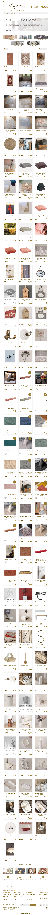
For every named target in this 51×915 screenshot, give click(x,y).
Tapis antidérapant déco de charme (41, 110)
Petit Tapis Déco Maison (41, 130)
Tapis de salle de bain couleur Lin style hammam (41, 538)
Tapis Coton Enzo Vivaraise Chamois (25, 517)
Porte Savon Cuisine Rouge (25, 835)
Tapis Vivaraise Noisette (25, 538)
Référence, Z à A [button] (43, 48)
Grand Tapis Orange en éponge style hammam (41, 560)
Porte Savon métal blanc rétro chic (41, 815)
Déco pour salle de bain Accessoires (25, 772)
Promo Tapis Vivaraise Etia (40, 385)
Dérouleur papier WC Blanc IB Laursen (41, 581)
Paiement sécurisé (31, 898)
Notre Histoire (7, 894)
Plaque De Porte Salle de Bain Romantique (40, 321)
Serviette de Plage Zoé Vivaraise (25, 259)
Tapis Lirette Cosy (10, 109)
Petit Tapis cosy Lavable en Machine (41, 67)
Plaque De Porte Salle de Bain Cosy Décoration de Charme (25, 322)
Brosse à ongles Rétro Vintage (41, 666)
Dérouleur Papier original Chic (25, 581)
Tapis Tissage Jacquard (10, 538)
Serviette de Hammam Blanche (25, 216)
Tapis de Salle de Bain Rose (10, 494)
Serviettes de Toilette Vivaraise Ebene (40, 174)
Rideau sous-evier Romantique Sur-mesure (41, 259)
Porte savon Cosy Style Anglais (10, 794)
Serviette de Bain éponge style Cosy (10, 174)
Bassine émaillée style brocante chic (25, 687)
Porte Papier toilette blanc (10, 601)
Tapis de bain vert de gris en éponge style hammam (10, 429)
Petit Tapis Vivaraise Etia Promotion (25, 386)
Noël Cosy (17, 898)
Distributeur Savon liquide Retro (10, 772)
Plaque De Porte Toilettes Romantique (40, 300)
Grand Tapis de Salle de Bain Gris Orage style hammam (25, 473)
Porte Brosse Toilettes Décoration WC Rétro (10, 730)
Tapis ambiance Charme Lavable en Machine (25, 110)
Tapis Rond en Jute (10, 151)
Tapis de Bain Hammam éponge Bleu (25, 429)
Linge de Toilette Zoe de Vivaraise (25, 195)
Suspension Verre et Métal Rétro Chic (10, 857)
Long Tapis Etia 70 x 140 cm (10, 385)
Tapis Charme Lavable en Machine (40, 89)
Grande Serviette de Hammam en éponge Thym (41, 152)
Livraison (29, 896)
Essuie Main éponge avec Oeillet (10, 645)
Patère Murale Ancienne (41, 342)
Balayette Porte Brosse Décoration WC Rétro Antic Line (25, 709)
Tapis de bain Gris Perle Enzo (41, 428)
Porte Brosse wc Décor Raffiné (41, 709)
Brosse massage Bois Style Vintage (10, 666)
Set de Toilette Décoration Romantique (40, 772)
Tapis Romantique (25, 66)
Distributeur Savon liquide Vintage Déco (40, 751)
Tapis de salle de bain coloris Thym (25, 495)
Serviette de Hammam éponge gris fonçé (41, 195)
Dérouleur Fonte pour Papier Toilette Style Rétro (25, 624)
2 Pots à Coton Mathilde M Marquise (10, 751)
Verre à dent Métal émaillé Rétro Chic (25, 730)
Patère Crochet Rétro (10, 364)
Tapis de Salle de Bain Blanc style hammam (25, 451)
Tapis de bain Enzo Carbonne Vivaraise (41, 473)
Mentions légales (8, 899)
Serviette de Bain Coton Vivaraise (41, 216)
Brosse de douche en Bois (25, 665)
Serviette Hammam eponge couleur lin (25, 237)
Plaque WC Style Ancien (25, 279)
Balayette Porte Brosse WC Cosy (10, 709)
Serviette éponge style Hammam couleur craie (10, 195)
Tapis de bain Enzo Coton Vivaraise (10, 581)
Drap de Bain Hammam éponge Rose (41, 237)
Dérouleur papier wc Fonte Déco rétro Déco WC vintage (41, 602)
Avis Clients (7, 896)
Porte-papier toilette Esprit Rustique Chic (25, 602)
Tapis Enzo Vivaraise (41, 516)
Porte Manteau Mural (40, 407)
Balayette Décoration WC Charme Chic (40, 687)
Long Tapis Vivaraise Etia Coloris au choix (25, 408)
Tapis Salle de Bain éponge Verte (41, 451)
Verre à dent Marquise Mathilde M (41, 730)
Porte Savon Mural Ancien (10, 814)
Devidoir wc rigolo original (10, 623)
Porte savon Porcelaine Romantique (25, 794)
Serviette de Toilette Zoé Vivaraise (10, 216)
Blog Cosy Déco (8, 898)
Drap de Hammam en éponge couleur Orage (25, 174)
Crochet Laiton (41, 644)
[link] (41, 905)
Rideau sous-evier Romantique (41, 364)
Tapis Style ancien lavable (25, 130)
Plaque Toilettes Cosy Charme (25, 300)
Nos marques (18, 899)
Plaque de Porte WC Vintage (10, 299)
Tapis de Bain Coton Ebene (10, 559)
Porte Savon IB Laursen (25, 814)
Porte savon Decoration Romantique (10, 836)
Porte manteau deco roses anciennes (25, 364)
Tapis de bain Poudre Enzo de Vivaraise (10, 473)
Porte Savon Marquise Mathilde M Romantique (25, 751)
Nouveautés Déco (19, 894)
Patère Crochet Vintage (10, 342)
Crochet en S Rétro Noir (25, 644)
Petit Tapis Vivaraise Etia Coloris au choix (10, 408)
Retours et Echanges (32, 894)
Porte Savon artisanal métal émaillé (41, 836)
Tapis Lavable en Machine (25, 88)
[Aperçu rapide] (13, 70)
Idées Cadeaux (18, 896)
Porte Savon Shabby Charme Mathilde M (41, 794)
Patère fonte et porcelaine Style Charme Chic (25, 343)
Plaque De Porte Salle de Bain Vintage (10, 321)
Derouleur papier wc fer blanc (41, 624)
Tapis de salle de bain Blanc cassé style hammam (10, 517)
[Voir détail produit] (15, 303)
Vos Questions (30, 899)
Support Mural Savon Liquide (10, 279)
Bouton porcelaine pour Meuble (10, 687)
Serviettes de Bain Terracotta (10, 258)
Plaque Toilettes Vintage (41, 279)
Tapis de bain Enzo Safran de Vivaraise (41, 495)
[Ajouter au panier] (15, 70)
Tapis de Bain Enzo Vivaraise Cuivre (25, 560)
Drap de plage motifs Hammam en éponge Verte (25, 152)
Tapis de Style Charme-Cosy (10, 88)
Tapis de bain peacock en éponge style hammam (10, 451)
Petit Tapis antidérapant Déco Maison (10, 131)
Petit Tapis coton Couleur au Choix (10, 67)
